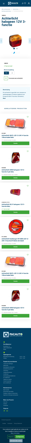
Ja (12, 73)
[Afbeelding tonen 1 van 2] (14, 48)
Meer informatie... (15, 433)
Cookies (4, 423)
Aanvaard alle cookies (16, 440)
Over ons (5, 402)
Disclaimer (10, 423)
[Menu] (3, 3)
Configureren (20, 436)
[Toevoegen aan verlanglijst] (27, 116)
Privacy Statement (18, 423)
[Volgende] (30, 41)
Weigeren (11, 436)
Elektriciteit (5, 365)
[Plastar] (15, 53)
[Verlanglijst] (24, 3)
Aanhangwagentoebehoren (9, 375)
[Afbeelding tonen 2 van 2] (17, 48)
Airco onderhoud (7, 382)
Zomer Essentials (7, 381)
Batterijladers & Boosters (9, 367)
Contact (5, 403)
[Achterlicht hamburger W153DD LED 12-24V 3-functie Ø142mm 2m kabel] (15, 227)
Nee (6, 73)
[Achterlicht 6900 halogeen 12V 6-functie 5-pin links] (15, 158)
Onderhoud (5, 374)
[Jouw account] (28, 3)
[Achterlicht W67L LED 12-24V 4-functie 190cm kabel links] (15, 123)
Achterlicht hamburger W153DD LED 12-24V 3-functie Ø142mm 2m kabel (15, 240)
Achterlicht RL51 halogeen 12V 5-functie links (13, 205)
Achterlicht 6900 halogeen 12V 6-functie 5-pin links (13, 171)
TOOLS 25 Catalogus (8, 363)
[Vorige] (1, 41)
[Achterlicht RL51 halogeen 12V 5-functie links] (15, 192)
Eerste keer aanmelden (8, 391)
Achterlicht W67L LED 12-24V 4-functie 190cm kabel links (15, 136)
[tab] (15, 94)
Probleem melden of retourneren (10, 393)
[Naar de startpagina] (13, 3)
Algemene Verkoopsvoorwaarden (10, 395)
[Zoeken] (22, 3)
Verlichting (5, 370)
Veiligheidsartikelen (7, 372)
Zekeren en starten (7, 379)
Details (16, 143)
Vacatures (5, 405)
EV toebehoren (6, 377)
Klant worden (6, 389)
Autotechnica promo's (8, 368)
